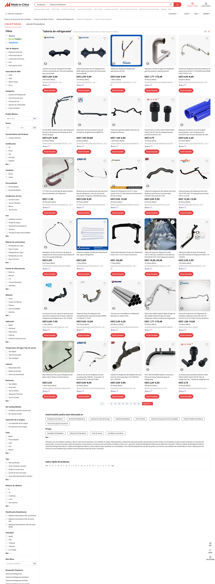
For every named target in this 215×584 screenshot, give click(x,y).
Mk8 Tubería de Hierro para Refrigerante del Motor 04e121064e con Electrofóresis (57, 376)
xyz (113, 466)
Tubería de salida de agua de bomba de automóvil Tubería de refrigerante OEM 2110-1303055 (194, 254)
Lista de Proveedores (35, 24)
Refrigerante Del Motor (55, 419)
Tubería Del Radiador (123, 419)
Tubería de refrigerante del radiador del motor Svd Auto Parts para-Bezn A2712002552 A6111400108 (126, 377)
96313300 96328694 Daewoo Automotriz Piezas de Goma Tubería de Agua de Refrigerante (159, 377)
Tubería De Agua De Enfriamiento (149, 9)
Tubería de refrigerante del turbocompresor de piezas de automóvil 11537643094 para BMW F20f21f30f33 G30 (194, 71)
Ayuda (186, 14)
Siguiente (146, 404)
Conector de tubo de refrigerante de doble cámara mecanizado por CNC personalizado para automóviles (57, 71)
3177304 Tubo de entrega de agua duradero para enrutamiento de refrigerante (57, 192)
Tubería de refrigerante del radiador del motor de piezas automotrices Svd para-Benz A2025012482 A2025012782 (160, 193)
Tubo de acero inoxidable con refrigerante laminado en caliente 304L (125, 314)
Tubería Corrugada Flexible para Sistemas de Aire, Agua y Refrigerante (91, 253)
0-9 (46, 466)
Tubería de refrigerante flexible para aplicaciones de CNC (123, 70)
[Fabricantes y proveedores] (16, 4)
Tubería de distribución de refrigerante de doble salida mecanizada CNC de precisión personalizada (91, 71)
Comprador (172, 14)
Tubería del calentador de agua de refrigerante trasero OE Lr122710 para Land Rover (126, 253)
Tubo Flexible (55, 9)
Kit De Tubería (140, 419)
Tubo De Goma (98, 9)
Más (46, 437)
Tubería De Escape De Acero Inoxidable (164, 419)
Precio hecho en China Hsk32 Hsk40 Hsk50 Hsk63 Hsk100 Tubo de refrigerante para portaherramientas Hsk (159, 132)
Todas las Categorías (15, 14)
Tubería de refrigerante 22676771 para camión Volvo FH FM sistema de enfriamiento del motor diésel (126, 193)
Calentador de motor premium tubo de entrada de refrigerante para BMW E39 (89, 131)
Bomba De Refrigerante (77, 419)
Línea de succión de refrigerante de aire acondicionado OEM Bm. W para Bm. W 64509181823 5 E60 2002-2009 (90, 377)
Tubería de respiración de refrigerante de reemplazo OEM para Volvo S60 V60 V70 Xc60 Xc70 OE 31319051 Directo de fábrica (194, 315)
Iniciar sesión (206, 6)
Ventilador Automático (111, 9)
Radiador (164, 9)
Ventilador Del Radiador (68, 9)
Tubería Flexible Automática (193, 419)
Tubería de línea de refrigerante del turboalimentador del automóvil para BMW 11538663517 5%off (91, 315)
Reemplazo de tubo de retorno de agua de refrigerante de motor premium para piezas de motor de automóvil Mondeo (58, 254)
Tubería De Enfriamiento (84, 9)
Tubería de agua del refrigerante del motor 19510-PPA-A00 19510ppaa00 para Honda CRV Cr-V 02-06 (194, 193)
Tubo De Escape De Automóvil (57, 423)
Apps (196, 14)
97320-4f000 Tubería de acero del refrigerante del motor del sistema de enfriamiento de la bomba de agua (58, 132)
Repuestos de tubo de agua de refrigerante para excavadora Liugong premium (159, 70)
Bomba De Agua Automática (128, 9)
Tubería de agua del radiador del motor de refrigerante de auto (125, 131)
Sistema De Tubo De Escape (100, 419)
